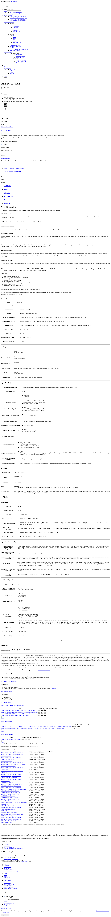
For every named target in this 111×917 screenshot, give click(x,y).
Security (15, 38)
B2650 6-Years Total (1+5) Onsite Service (11, 807)
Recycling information (9, 847)
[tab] (57, 186)
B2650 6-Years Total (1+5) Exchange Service (12, 771)
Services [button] (6, 43)
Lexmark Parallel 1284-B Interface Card (10, 792)
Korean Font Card (5, 781)
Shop (5, 66)
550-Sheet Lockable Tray (7, 815)
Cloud (14, 37)
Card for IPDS (4, 772)
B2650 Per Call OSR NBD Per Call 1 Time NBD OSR (14, 764)
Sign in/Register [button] (7, 68)
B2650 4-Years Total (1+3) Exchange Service (12, 767)
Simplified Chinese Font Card (8, 796)
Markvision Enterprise (21, 62)
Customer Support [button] (8, 52)
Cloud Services (13, 47)
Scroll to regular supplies (6, 691)
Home (5, 76)
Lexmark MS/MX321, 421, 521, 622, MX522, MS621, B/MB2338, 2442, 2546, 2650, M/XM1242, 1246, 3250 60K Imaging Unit (32, 728)
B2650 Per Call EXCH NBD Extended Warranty (12, 814)
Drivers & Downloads (21, 60)
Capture (14, 41)
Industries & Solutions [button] (9, 22)
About (5, 873)
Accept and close (5, 915)
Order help (6, 844)
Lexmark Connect (8, 885)
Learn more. (54, 688)
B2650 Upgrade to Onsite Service (9, 812)
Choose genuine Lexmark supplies (18, 16)
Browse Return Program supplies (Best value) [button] (12, 705)
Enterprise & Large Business (16, 13)
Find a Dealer (7, 868)
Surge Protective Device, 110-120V (9, 797)
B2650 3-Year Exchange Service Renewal (11, 776)
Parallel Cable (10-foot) (6, 761)
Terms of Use (7, 904)
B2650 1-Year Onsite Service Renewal (10, 791)
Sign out (12, 73)
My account (12, 69)
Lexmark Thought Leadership (11, 871)
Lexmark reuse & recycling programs (18, 18)
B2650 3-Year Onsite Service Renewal (10, 794)
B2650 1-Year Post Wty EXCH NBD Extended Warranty (14, 802)
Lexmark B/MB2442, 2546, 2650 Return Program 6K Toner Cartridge (18, 710)
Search (5, 6)
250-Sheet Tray (4, 811)
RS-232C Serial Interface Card (8, 766)
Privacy (5, 901)
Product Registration (20, 56)
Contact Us (6, 876)
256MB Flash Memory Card (7, 759)
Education (15, 30)
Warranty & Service (20, 57)
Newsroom (6, 865)
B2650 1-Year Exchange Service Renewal (11, 806)
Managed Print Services (15, 46)
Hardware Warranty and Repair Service (19, 49)
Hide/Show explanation (44, 670)
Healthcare (15, 27)
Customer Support (8, 869)
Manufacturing (16, 31)
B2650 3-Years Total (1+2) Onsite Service (11, 817)
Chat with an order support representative (13, 848)
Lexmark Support (24, 861)
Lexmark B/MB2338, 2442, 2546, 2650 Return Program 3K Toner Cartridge (19, 712)
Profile (11, 70)
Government (16, 26)
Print (14, 39)
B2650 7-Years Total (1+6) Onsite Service (11, 757)
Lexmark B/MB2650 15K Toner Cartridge (11, 739)
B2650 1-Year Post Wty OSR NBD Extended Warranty (14, 789)
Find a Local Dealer (5, 158)
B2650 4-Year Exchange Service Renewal (11, 774)
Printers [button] (5, 11)
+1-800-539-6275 (7, 857)
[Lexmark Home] (13, 1)
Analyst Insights (7, 880)
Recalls (5, 905)
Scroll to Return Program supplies (9, 681)
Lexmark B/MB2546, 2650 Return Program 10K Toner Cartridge (16, 713)
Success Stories (7, 867)
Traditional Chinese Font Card (8, 809)
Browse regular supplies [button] (7, 734)
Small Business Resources (10, 884)
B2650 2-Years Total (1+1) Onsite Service (11, 819)
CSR (5, 879)
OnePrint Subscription (15, 45)
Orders (11, 72)
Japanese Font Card (5, 801)
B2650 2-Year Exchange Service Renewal (11, 779)
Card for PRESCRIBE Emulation (9, 777)
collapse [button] (2, 718)
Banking (15, 24)
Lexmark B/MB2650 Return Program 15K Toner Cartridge (15, 715)
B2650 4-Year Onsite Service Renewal (10, 820)
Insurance (15, 28)
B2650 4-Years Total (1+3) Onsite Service (11, 787)
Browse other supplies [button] (6, 721)
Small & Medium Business (16, 12)
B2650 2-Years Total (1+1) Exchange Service (12, 754)
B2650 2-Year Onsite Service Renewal (10, 799)
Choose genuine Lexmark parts (17, 19)
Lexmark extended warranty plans (18, 20)
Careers (5, 875)
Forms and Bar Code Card (7, 782)
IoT (13, 35)
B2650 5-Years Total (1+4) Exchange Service (12, 762)
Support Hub (19, 54)
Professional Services (15, 50)
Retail (14, 33)
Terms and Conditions (9, 903)
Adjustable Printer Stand (6, 822)
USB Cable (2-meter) (6, 756)
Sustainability (7, 877)
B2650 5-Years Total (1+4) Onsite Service (11, 786)
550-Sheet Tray (4, 804)
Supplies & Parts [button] (8, 15)
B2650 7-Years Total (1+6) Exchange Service (12, 784)
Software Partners (17, 42)
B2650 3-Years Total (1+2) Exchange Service (12, 752)
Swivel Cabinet (4, 769)
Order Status (7, 846)
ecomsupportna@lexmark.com (11, 859)
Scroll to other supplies (6, 702)
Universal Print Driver (21, 61)
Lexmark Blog (7, 883)
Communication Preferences (10, 888)
